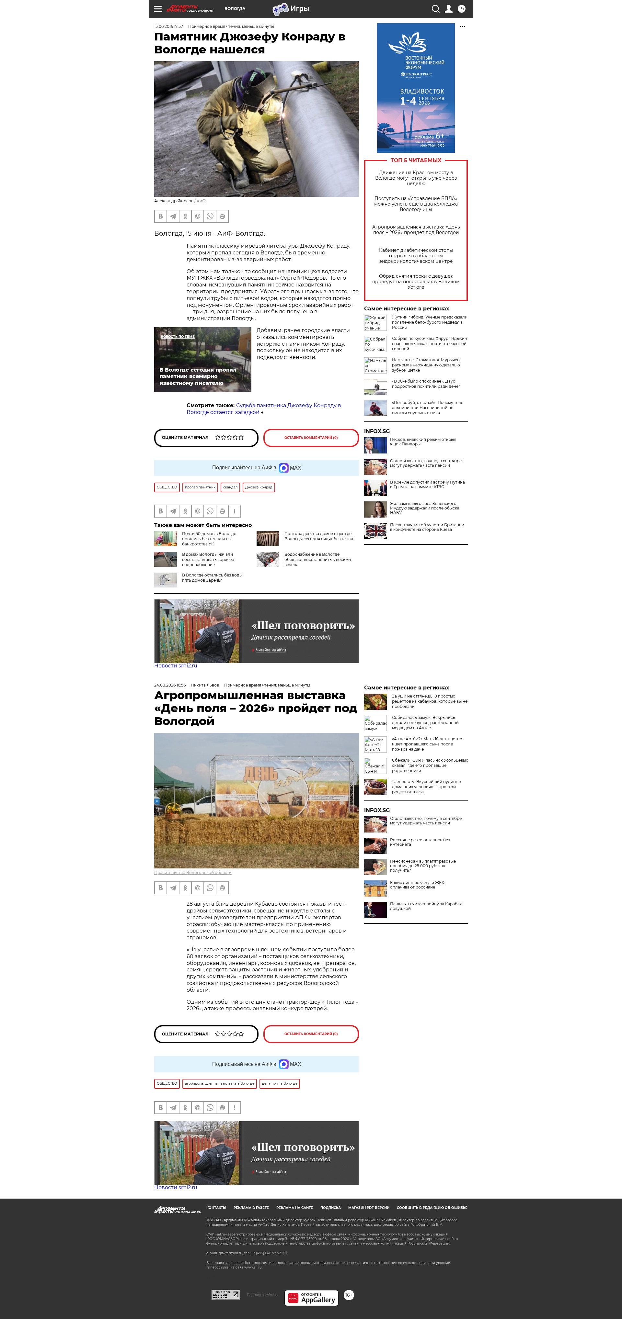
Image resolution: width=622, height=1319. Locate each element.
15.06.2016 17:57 (168, 26)
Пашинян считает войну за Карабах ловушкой (426, 906)
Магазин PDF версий (368, 1208)
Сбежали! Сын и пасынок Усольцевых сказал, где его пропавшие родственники (430, 765)
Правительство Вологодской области (193, 872)
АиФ (201, 200)
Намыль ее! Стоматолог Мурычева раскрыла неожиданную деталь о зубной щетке (427, 365)
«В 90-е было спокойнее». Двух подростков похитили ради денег (426, 384)
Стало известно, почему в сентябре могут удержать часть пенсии (426, 463)
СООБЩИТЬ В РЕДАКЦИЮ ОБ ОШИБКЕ (432, 1208)
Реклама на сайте (294, 1208)
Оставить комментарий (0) (311, 438)
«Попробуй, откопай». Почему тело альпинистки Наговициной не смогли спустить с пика (428, 407)
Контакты (216, 1208)
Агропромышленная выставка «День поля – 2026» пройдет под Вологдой (416, 229)
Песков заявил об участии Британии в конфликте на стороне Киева (427, 527)
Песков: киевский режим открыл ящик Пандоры (423, 441)
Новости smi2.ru (175, 666)
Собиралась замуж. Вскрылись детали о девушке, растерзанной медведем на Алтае (425, 722)
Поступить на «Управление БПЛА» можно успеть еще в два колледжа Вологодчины (416, 204)
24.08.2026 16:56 (170, 685)
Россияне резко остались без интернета (420, 842)
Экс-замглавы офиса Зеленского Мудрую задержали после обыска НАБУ (424, 508)
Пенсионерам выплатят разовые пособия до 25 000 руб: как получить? (423, 866)
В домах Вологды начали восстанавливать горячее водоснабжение (208, 559)
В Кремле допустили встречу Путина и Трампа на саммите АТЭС (427, 484)
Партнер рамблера (262, 1295)
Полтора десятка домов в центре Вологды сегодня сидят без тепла (318, 536)
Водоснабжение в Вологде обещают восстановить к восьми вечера (317, 559)
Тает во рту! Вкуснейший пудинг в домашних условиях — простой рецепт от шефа (426, 786)
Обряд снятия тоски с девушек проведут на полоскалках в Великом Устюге (416, 282)
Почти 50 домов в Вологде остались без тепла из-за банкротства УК (209, 538)
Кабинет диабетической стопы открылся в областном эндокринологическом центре (416, 256)
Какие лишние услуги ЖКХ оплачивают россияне (417, 884)
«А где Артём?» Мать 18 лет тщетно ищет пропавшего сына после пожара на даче (427, 744)
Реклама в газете (251, 1208)
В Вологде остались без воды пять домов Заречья (212, 578)
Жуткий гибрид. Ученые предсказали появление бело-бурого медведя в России (429, 322)
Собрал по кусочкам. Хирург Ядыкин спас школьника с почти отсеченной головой (429, 343)
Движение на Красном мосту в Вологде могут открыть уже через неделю (416, 178)
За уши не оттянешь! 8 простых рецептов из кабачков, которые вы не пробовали (429, 701)
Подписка (330, 1208)
